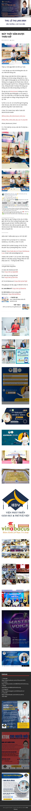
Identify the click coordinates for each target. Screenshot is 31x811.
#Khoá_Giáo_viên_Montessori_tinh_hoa (13, 116)
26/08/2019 (6, 40)
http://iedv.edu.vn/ (12, 251)
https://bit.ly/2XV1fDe (11, 277)
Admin (12, 40)
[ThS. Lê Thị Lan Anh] (15, 16)
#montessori (14, 91)
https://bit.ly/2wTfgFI (20, 281)
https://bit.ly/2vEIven (14, 294)
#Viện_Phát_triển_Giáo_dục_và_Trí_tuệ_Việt (15, 120)
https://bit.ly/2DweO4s (19, 288)
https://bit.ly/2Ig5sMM (11, 272)
